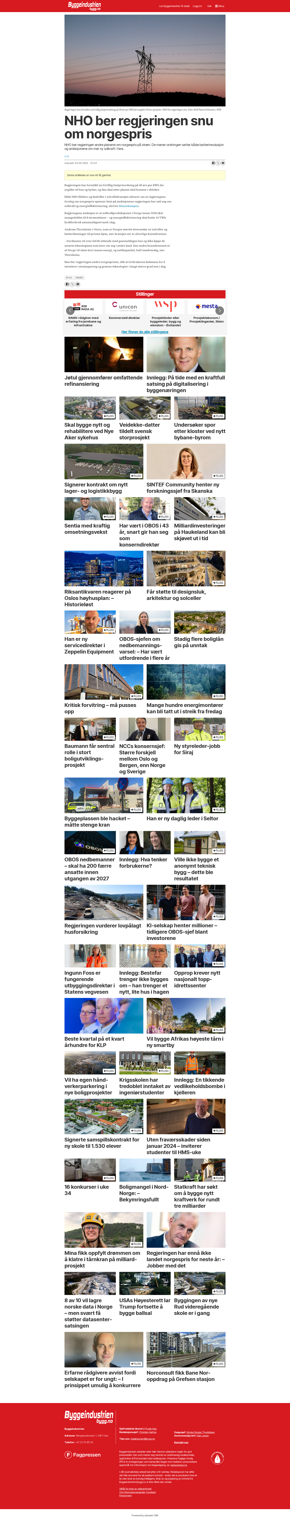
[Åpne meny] (219, 6)
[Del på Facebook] (213, 163)
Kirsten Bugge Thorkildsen (201, 1432)
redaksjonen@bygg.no (143, 1438)
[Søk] (209, 6)
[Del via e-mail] (223, 163)
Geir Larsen (203, 1435)
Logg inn (197, 6)
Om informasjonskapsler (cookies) (137, 1492)
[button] (70, 310)
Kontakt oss (181, 1442)
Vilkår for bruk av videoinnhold (135, 1488)
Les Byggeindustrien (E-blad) (174, 6)
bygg (69, 278)
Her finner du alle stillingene (145, 332)
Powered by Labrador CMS (145, 1515)
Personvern (125, 1495)
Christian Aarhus (147, 1432)
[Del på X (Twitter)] (218, 163)
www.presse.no (179, 1465)
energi (79, 278)
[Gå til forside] (85, 6)
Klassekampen (129, 206)
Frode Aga (150, 1428)
